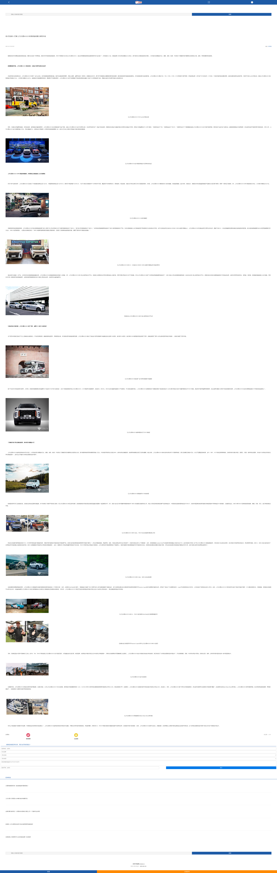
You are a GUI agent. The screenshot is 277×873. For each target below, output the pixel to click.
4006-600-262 (143, 866)
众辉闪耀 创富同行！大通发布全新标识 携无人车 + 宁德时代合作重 (23, 811)
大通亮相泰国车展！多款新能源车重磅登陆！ (17, 785)
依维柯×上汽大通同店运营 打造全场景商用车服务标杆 (19, 824)
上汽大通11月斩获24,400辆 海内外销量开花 (16, 798)
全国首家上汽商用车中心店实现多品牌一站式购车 (18, 837)
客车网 (269, 46)
